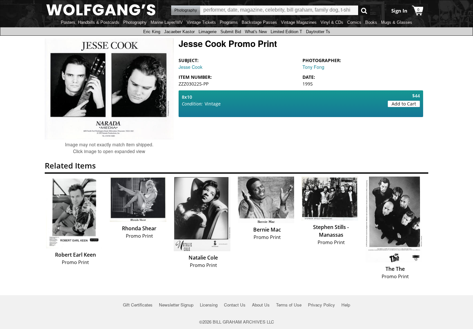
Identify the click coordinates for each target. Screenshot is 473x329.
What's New (256, 31)
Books (371, 22)
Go (364, 10)
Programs (229, 22)
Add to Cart (404, 104)
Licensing (209, 304)
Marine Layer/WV (167, 22)
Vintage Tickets (201, 22)
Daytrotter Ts (318, 31)
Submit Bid (230, 31)
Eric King (151, 31)
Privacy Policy (321, 304)
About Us (261, 304)
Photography (135, 22)
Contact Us (235, 304)
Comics (354, 22)
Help (345, 304)
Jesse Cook (190, 67)
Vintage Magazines (299, 22)
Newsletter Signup (176, 304)
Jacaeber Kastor (179, 31)
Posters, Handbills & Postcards (90, 22)
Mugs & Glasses (396, 22)
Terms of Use (288, 304)
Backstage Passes (259, 22)
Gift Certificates (138, 304)
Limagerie (208, 31)
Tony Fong (313, 67)
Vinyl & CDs (331, 22)
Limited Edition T (286, 31)
